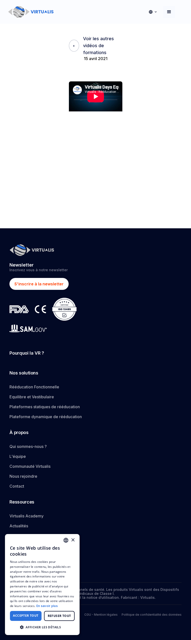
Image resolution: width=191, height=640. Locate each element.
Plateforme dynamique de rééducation (45, 416)
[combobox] (65, 540)
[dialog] (42, 584)
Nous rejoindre (23, 476)
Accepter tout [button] (25, 615)
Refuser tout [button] (59, 616)
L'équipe (17, 456)
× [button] (73, 540)
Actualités (18, 525)
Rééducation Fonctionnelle (34, 386)
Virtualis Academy (26, 515)
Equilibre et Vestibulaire (31, 396)
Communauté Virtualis (29, 466)
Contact (16, 486)
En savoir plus (47, 606)
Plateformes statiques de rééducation (44, 406)
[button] (153, 12)
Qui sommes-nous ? (28, 446)
